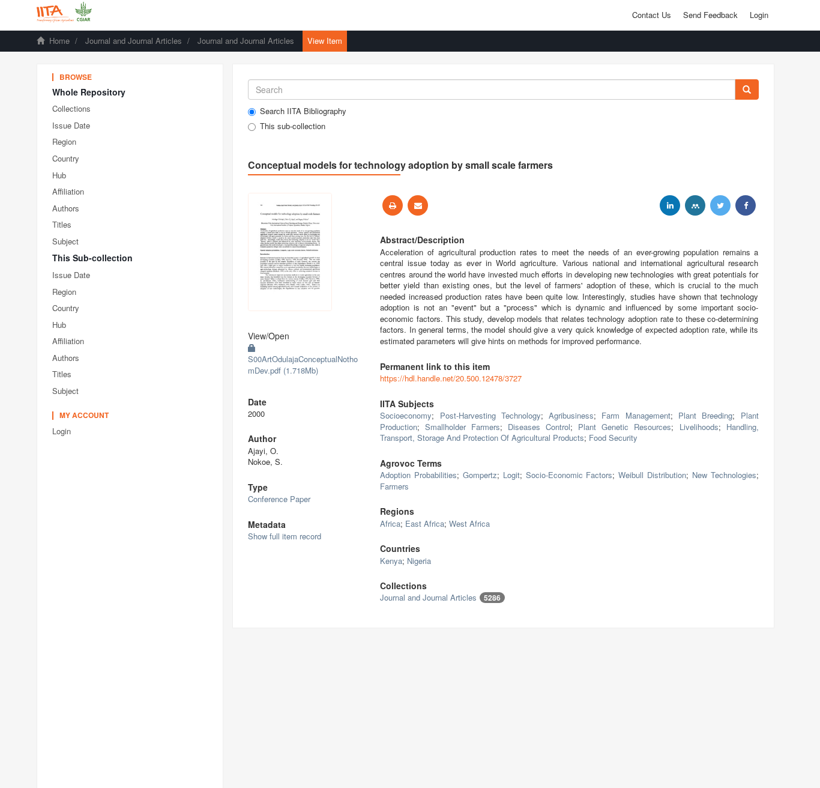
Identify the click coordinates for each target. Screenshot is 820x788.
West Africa (469, 523)
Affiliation (68, 191)
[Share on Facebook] (745, 205)
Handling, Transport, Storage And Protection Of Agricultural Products (569, 432)
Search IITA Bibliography (303, 111)
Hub (59, 175)
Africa (390, 523)
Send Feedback (710, 14)
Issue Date (71, 125)
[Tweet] (720, 205)
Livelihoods (699, 426)
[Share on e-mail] (418, 205)
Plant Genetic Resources (624, 426)
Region (64, 141)
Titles (61, 224)
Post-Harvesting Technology (490, 415)
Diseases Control (539, 426)
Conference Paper (279, 499)
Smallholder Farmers (462, 426)
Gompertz (480, 474)
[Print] (392, 205)
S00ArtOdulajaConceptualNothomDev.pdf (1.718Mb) (303, 364)
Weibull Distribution (652, 474)
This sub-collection (292, 126)
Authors (65, 208)
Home (59, 40)
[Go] (747, 89)
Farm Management (635, 415)
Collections (71, 108)
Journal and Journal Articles (133, 40)
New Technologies (724, 474)
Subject (65, 241)
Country (65, 158)
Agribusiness (571, 415)
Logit (511, 474)
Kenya (391, 560)
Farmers (394, 486)
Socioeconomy (406, 415)
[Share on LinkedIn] (670, 205)
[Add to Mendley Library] (695, 205)
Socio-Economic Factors (569, 474)
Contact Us (651, 14)
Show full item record (284, 536)
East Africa (424, 523)
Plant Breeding (705, 415)
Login (61, 431)
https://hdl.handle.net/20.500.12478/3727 (451, 378)
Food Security (613, 437)
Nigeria (419, 560)
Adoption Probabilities (418, 474)
